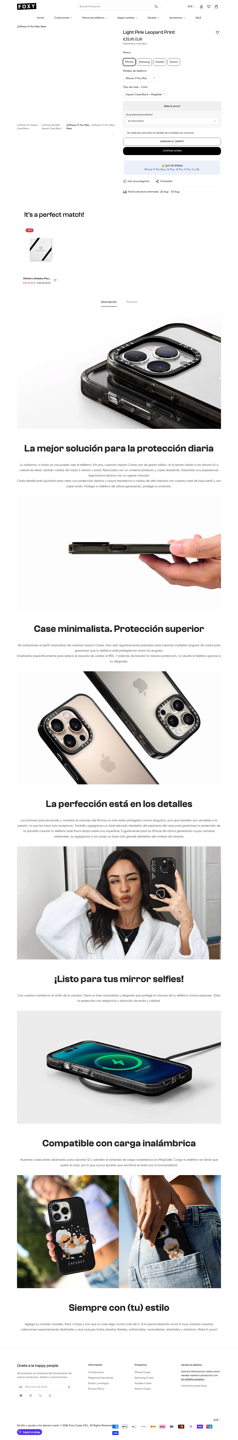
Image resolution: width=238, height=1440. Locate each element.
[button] (216, 6)
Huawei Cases (143, 1383)
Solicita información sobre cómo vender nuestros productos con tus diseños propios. (200, 1375)
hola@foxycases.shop (194, 1386)
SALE (198, 18)
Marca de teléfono (93, 18)
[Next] (112, 135)
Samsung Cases (144, 1378)
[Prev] (19, 135)
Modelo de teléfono (135, 71)
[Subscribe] (68, 1387)
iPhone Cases (143, 1372)
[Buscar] (156, 6)
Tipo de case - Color (135, 87)
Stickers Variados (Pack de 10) (36, 278)
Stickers (152, 18)
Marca (127, 52)
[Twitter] (40, 1395)
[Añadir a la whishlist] (217, 32)
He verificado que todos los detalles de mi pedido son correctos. (160, 133)
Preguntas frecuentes (100, 1378)
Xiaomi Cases (143, 1389)
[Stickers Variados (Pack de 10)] (41, 249)
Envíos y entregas (98, 1383)
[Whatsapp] (50, 1395)
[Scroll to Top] (231, 1422)
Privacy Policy (96, 1389)
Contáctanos (96, 1372)
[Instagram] (30, 1395)
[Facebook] (21, 1395)
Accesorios (176, 18)
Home (40, 18)
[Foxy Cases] (26, 6)
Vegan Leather (126, 18)
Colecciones (61, 18)
